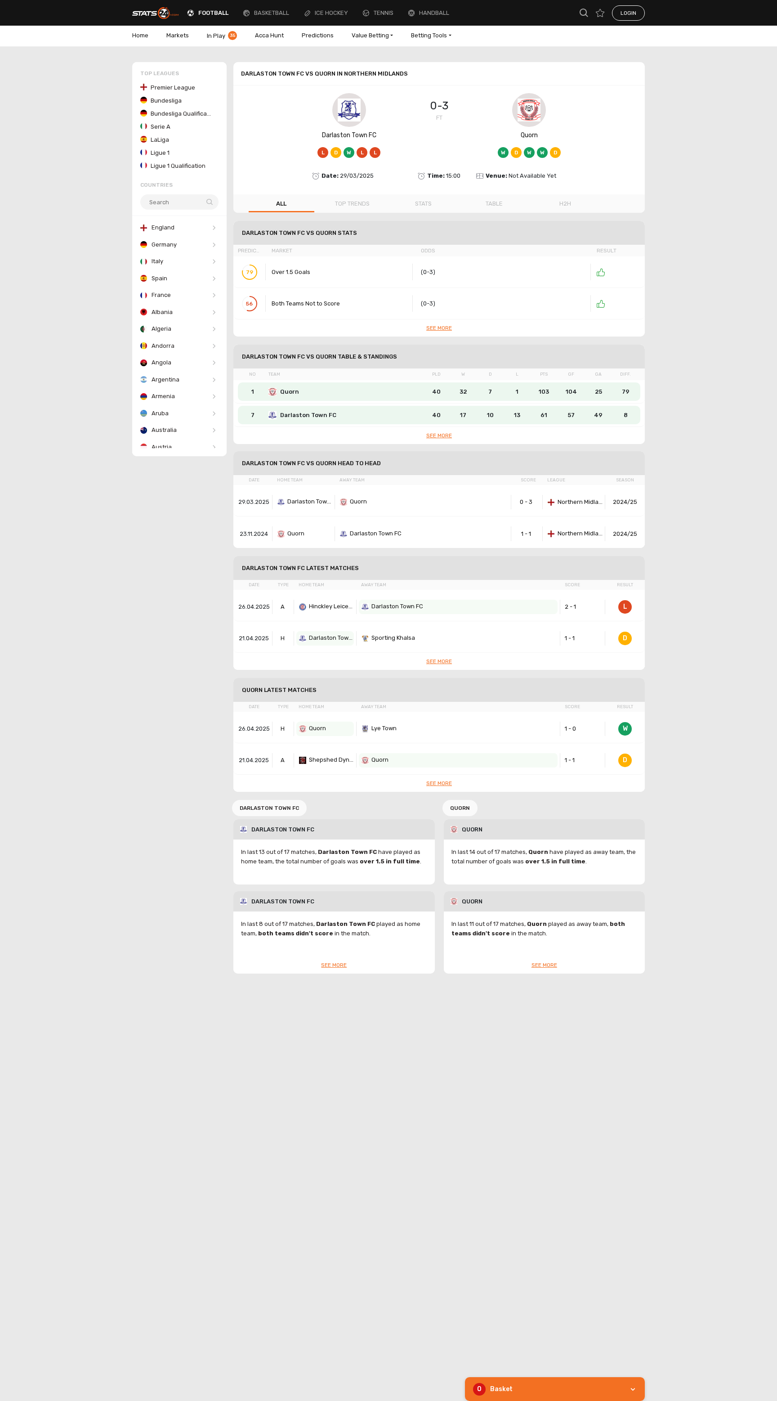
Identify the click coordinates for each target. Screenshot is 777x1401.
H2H (565, 203)
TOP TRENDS (352, 203)
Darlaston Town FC (349, 135)
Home (140, 35)
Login (628, 13)
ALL (281, 203)
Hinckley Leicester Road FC (331, 606)
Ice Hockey (331, 12)
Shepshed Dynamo (331, 759)
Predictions (318, 35)
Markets (177, 35)
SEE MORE (439, 328)
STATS (423, 203)
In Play (221, 35)
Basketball (271, 12)
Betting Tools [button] (429, 35)
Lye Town (384, 728)
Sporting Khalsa (393, 637)
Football (213, 12)
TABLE (494, 203)
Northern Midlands (580, 501)
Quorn (529, 135)
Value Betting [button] (370, 35)
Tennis (383, 12)
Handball (434, 12)
